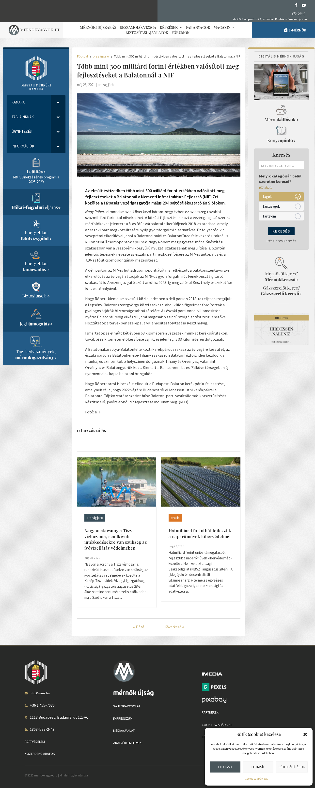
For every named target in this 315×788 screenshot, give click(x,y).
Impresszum (122, 718)
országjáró (105, 84)
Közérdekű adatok (40, 753)
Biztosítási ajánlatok (147, 33)
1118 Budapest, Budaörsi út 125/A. (59, 717)
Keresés (281, 231)
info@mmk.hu (40, 693)
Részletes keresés (281, 240)
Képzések (169, 28)
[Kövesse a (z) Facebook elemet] (296, 5)
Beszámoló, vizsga (138, 28)
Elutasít (258, 767)
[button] (305, 734)
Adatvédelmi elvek (127, 743)
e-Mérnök (297, 30)
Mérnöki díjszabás (98, 28)
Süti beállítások (292, 767)
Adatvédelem (35, 741)
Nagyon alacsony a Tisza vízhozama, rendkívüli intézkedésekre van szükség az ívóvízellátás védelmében (115, 539)
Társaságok (271, 206)
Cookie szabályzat (256, 778)
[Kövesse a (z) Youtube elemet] (304, 5)
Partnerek (210, 712)
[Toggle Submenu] (58, 102)
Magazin (222, 28)
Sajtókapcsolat (126, 706)
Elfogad (225, 767)
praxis (175, 517)
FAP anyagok (198, 28)
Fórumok (180, 33)
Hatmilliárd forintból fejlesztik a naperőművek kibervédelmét (200, 533)
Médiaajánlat (124, 730)
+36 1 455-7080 (42, 705)
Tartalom (269, 216)
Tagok (267, 196)
